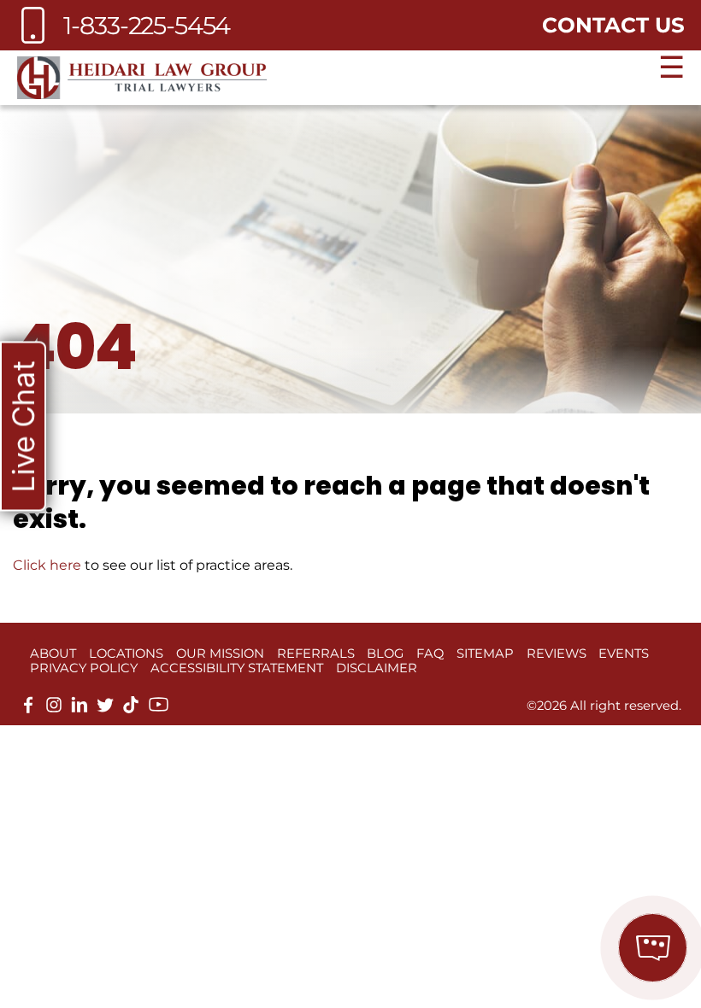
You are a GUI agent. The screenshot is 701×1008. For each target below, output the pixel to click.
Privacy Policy (84, 668)
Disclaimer (376, 668)
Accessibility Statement (236, 668)
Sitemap (485, 653)
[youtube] (158, 710)
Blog (385, 653)
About (53, 653)
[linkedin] (79, 708)
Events (623, 653)
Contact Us (613, 25)
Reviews (556, 653)
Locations (126, 653)
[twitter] (105, 708)
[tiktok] (130, 708)
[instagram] (53, 708)
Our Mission (220, 653)
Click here (47, 565)
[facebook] (28, 708)
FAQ (430, 653)
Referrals (316, 653)
